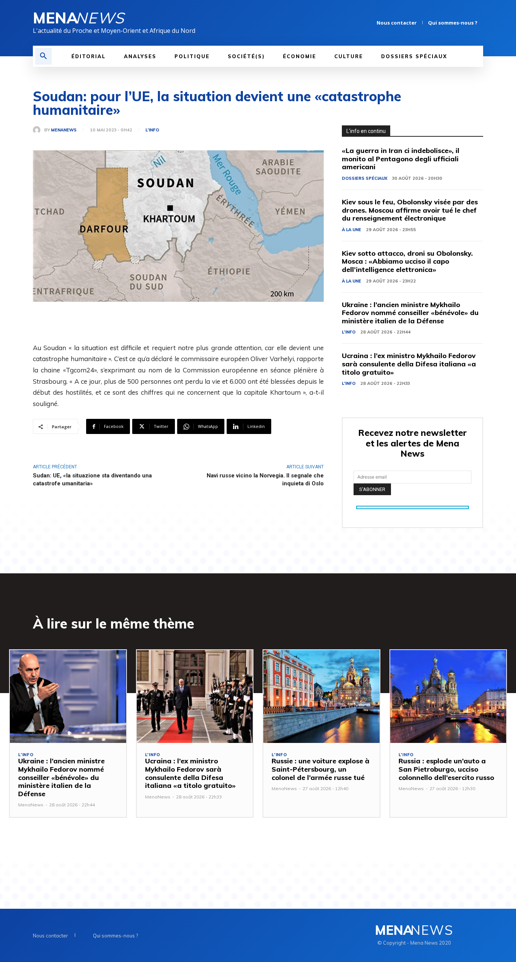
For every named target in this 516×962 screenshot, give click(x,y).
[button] (43, 56)
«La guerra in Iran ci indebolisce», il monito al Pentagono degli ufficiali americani (400, 158)
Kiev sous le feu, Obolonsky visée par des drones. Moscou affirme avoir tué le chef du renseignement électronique (410, 210)
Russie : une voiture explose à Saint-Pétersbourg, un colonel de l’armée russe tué (320, 769)
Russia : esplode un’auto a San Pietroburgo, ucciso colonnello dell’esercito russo (446, 769)
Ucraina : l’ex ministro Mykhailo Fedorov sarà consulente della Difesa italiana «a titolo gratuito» (409, 363)
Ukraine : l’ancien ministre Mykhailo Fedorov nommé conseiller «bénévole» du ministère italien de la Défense (410, 312)
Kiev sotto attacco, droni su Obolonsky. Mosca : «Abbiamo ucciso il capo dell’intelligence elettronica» (407, 261)
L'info (152, 130)
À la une (351, 229)
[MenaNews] (38, 130)
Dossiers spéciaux (364, 178)
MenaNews (64, 130)
